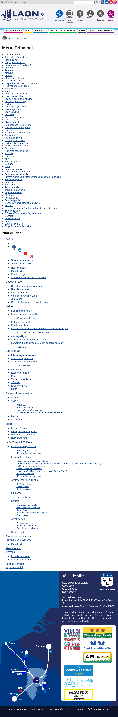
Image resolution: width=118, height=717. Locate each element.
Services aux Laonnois (100, 30)
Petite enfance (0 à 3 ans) (18, 65)
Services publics (13, 200)
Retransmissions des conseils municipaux (35, 332)
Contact (9, 216)
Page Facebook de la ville (18, 226)
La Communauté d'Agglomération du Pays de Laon (31, 208)
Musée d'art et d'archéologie (29, 410)
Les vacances (22, 486)
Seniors (9, 164)
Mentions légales (19, 274)
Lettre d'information (14, 223)
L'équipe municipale (15, 62)
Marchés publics (13, 161)
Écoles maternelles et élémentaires (32, 461)
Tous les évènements (22, 260)
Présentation (22, 523)
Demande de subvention (17, 171)
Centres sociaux (23, 489)
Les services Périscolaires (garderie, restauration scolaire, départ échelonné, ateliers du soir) (58, 463)
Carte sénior (22, 510)
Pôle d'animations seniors (28, 507)
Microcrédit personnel (26, 525)
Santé (8, 221)
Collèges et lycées (24, 484)
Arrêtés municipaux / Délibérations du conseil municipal (33, 177)
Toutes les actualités (21, 263)
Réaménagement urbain (17, 86)
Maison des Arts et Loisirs (28, 407)
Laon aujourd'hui (13, 138)
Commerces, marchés (16, 106)
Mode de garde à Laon (26, 450)
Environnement (12, 218)
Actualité (9, 114)
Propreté (9, 182)
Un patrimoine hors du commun (21, 83)
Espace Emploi (12, 210)
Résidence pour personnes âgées (31, 512)
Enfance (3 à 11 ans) (15, 101)
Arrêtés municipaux (14, 117)
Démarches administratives (28, 318)
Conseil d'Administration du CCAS (22, 203)
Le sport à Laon (13, 80)
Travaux (9, 153)
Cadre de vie (41, 30)
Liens (7, 166)
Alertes (8, 75)
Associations (11, 197)
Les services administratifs (18, 99)
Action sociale (12, 187)
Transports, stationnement (18, 132)
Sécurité (9, 205)
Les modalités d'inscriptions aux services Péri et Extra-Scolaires (45, 471)
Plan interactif (12, 122)
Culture (8, 104)
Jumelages (10, 184)
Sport (82, 30)
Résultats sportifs (13, 179)
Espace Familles (13, 192)
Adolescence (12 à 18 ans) (18, 125)
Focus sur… (11, 135)
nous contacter (69, 591)
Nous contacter (18, 267)
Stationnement (23, 365)
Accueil (11, 38)
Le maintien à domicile (26, 505)
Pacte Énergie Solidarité (27, 528)
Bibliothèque (22, 405)
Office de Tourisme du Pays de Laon (23, 213)
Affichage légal (12, 195)
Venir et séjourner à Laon (17, 145)
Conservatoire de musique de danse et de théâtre (39, 412)
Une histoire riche (14, 96)
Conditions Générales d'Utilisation (28, 277)
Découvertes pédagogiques (28, 453)
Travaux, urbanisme (15, 190)
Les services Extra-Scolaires (29, 468)
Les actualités (12, 112)
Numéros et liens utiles (16, 151)
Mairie (28, 30)
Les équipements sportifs (17, 127)
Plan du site (11, 60)
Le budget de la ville (15, 140)
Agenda (9, 67)
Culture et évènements (63, 30)
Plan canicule (22, 515)
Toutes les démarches (16, 57)
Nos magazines (13, 109)
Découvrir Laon (14, 30)
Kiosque (9, 73)
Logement (10, 156)
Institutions (21, 347)
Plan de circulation (14, 78)
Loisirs (8, 130)
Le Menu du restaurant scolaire (30, 466)
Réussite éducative (25, 473)
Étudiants (9, 148)
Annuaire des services (16, 93)
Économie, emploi (14, 169)
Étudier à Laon (23, 497)
